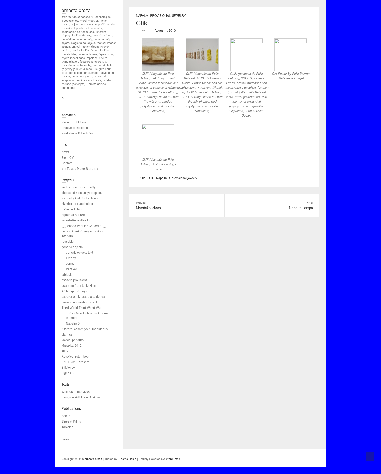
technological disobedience (80, 198)
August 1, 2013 (165, 30)
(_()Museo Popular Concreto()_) (84, 225)
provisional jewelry (184, 178)
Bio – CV (68, 157)
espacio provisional (75, 280)
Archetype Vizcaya (74, 291)
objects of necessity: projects (82, 192)
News (65, 152)
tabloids (67, 274)
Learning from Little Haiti (79, 285)
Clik (151, 178)
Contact (67, 163)
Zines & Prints (71, 421)
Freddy (71, 258)
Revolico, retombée (75, 356)
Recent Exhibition (74, 122)
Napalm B (163, 178)
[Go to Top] (370, 456)
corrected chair (72, 209)
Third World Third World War (81, 307)
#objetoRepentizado (76, 220)
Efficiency (68, 367)
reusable (68, 241)
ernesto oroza (76, 10)
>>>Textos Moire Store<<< (80, 168)
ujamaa (67, 334)
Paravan (72, 269)
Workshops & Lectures (77, 133)
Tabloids (67, 427)
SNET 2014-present (75, 362)
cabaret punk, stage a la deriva (83, 296)
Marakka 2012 (72, 345)
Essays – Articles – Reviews (81, 397)
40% (65, 351)
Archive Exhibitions (75, 127)
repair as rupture (73, 214)
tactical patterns (73, 340)
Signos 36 (68, 373)
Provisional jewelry (168, 15)
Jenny (70, 263)
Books (66, 416)
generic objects (72, 247)
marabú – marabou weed (79, 302)
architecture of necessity (78, 187)
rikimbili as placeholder (77, 203)
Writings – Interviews (76, 391)
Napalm (142, 15)
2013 (144, 178)
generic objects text (79, 252)
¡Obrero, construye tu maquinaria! (85, 329)
